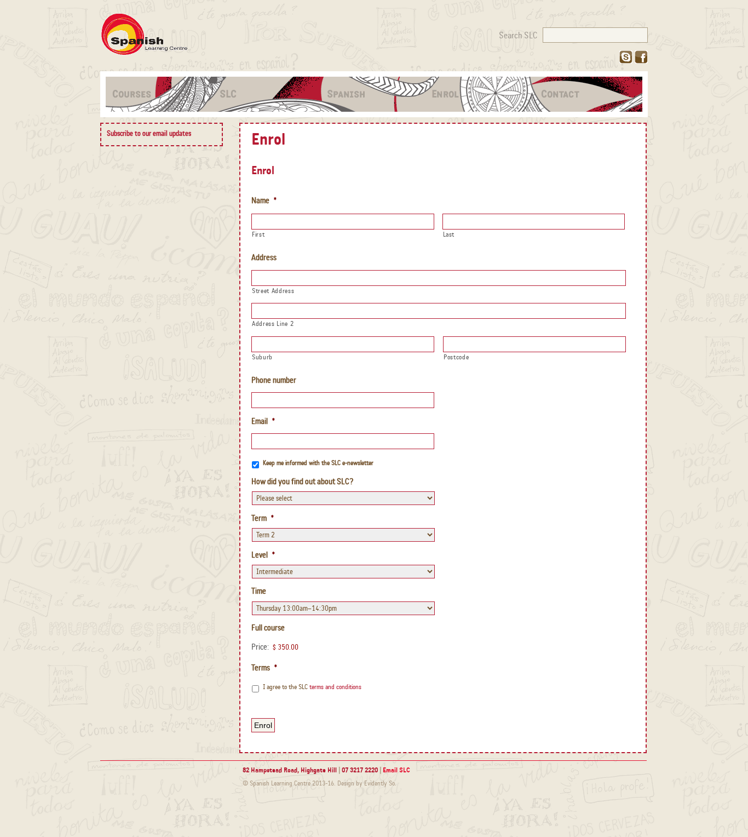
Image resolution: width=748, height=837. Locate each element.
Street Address (273, 291)
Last (449, 234)
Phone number (273, 380)
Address (264, 257)
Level (263, 555)
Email (263, 421)
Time (258, 591)
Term (262, 518)
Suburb (262, 357)
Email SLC (396, 770)
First (258, 234)
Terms (264, 668)
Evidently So (379, 783)
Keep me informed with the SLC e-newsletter (318, 463)
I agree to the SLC (312, 687)
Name (264, 200)
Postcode (456, 357)
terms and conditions (335, 687)
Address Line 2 (273, 324)
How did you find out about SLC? (302, 481)
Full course (268, 628)
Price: (260, 647)
